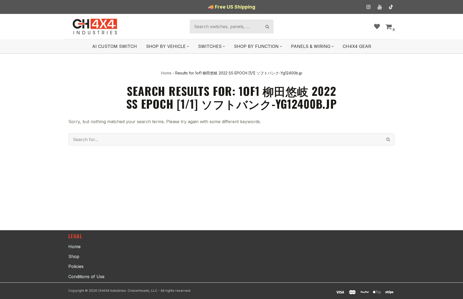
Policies (76, 266)
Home (166, 73)
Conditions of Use (86, 276)
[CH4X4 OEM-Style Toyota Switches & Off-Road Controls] (95, 26)
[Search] (267, 26)
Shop (73, 256)
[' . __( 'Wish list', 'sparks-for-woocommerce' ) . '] (377, 26)
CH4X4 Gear (357, 46)
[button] (188, 46)
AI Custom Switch (114, 46)
